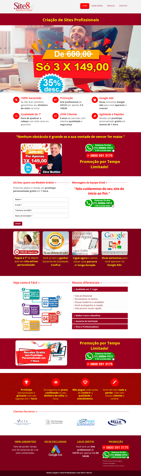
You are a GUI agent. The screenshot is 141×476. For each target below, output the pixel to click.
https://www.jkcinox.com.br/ (25, 457)
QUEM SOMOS (97, 6)
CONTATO (123, 6)
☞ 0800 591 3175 (100, 155)
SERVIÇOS (111, 6)
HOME (84, 6)
